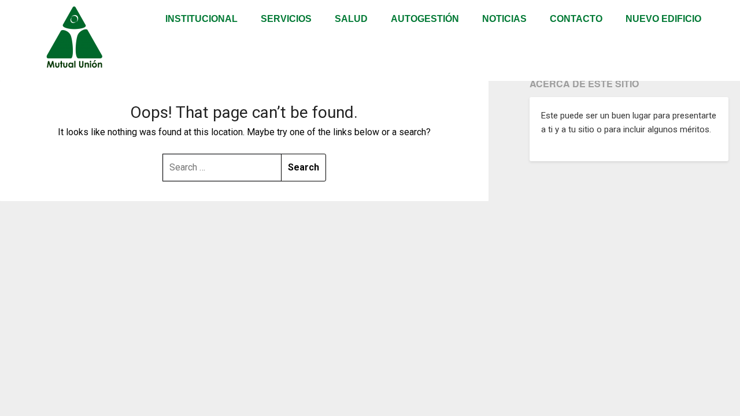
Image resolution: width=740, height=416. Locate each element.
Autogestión (425, 19)
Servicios (286, 19)
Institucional (201, 19)
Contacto (576, 19)
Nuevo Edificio (663, 19)
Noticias (504, 19)
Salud (351, 19)
